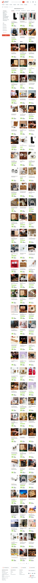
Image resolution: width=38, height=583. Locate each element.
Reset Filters (5, 32)
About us (12, 571)
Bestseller (3, 4)
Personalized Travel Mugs (6, 19)
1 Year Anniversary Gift (4, 573)
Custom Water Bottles (5, 17)
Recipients (7, 4)
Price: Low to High (18, 10)
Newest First (28, 10)
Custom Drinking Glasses (6, 16)
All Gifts (18, 4)
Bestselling (12, 10)
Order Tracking (21, 572)
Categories (14, 4)
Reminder (20, 573)
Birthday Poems (3, 571)
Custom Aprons (4, 13)
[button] (35, 4)
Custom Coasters (5, 14)
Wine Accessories (5, 20)
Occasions (11, 4)
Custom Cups (4, 15)
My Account (20, 571)
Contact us (12, 572)
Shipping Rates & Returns (22, 574)
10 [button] (26, 563)
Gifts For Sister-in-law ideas (5, 572)
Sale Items (21, 4)
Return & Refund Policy (13, 574)
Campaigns (25, 4)
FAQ (11, 573)
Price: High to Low (23, 10)
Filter (6, 35)
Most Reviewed (33, 10)
